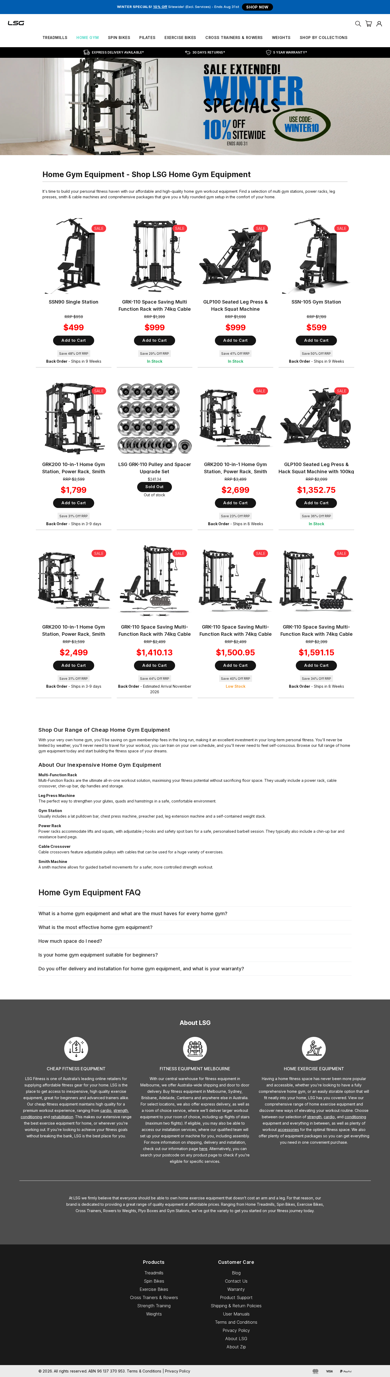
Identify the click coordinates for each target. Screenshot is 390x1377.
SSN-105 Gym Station (316, 302)
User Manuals (236, 1314)
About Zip (236, 1346)
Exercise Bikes (180, 37)
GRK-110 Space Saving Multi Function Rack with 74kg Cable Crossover (155, 309)
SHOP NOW (257, 7)
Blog (236, 1272)
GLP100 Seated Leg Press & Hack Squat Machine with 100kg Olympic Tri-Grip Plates (316, 471)
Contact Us (236, 1281)
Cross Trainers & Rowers (234, 37)
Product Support (236, 1297)
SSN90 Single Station (73, 302)
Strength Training (154, 1305)
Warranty (236, 1289)
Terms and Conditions (236, 1322)
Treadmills (55, 37)
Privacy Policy (236, 1330)
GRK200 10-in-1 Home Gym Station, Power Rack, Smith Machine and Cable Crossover (73, 471)
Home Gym (87, 37)
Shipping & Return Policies (236, 1305)
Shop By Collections (324, 37)
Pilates (147, 37)
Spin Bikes (119, 37)
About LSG (236, 1338)
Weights (281, 37)
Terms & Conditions (144, 1371)
